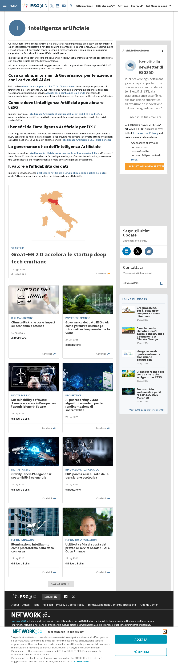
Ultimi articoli (84, 6)
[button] (10, 5)
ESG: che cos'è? (105, 6)
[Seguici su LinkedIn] (126, 251)
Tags (36, 604)
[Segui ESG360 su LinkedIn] (66, 596)
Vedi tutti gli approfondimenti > (147, 409)
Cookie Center (149, 604)
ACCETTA (141, 639)
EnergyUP (137, 6)
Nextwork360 (19, 621)
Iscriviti (146, 166)
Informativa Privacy (145, 133)
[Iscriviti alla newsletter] (149, 251)
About (15, 604)
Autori (26, 604)
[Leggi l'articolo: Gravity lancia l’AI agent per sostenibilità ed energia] (34, 470)
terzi (134, 159)
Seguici (49, 596)
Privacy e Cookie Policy (70, 604)
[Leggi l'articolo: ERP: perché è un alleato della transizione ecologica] (88, 470)
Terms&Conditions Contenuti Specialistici (112, 604)
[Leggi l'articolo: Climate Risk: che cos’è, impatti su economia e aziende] (34, 322)
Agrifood (123, 6)
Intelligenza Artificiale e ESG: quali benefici (86, 139)
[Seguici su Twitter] (138, 251)
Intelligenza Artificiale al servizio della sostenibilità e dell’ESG (64, 113)
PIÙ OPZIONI (141, 651)
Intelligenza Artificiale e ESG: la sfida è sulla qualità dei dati (71, 172)
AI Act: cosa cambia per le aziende (65, 92)
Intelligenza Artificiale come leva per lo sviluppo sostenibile (63, 153)
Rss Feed (47, 604)
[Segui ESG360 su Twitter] (73, 596)
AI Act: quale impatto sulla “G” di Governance (47, 86)
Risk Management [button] (156, 6)
